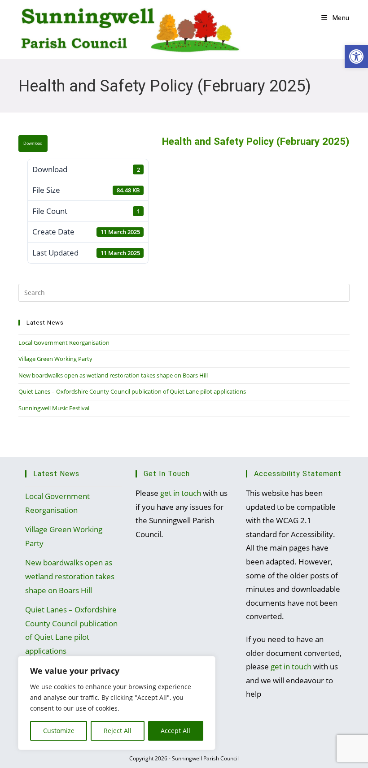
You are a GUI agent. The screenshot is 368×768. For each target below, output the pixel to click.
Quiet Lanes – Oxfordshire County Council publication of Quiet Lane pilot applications (132, 391)
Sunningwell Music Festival (53, 408)
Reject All (117, 730)
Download (33, 143)
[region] (116, 703)
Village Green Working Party (55, 359)
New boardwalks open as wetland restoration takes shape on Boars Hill (113, 375)
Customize (58, 730)
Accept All (175, 730)
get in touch (180, 493)
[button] (356, 56)
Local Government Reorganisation (64, 342)
